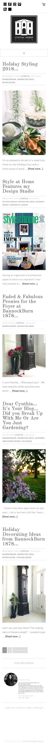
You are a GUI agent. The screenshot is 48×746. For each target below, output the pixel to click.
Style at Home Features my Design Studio (18, 187)
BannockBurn (9, 79)
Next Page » (20, 650)
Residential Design (19, 205)
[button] (24, 53)
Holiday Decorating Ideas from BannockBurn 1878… (23, 536)
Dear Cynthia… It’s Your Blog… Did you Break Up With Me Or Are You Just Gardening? (22, 416)
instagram (27, 441)
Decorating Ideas (25, 79)
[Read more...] (35, 168)
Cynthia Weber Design (32, 741)
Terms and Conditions (24, 663)
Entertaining (8, 82)
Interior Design (23, 557)
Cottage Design (9, 202)
